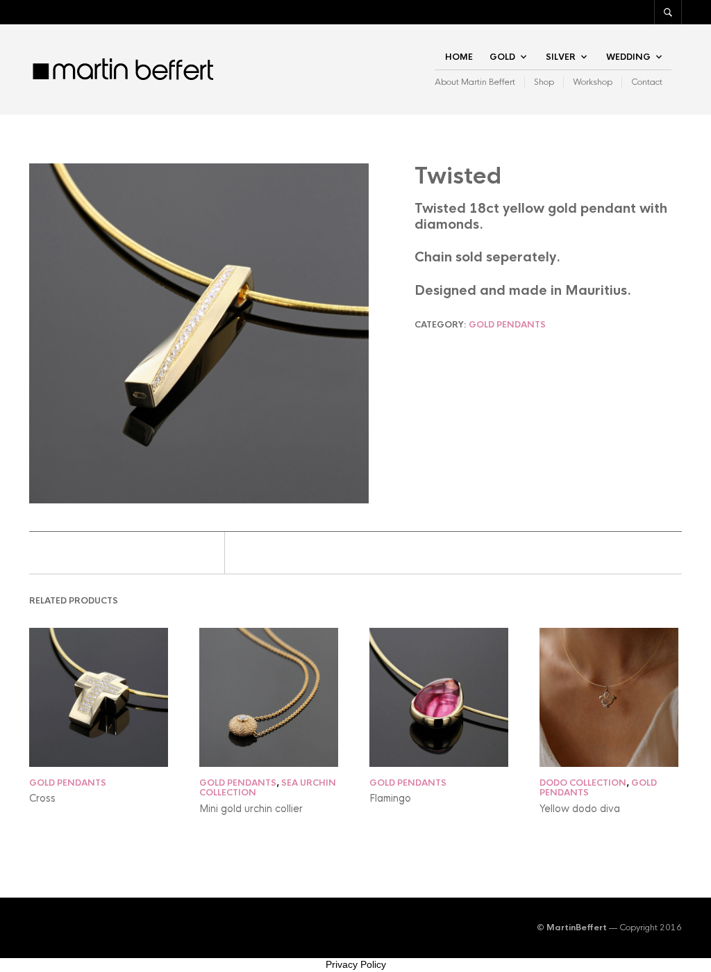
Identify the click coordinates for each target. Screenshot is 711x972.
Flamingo (390, 798)
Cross (42, 798)
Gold (502, 57)
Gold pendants (507, 324)
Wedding (628, 57)
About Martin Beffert (475, 82)
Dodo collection (582, 782)
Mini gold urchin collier (251, 808)
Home (459, 57)
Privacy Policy (356, 964)
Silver (561, 57)
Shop (544, 82)
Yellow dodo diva (579, 808)
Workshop (592, 82)
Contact (646, 82)
